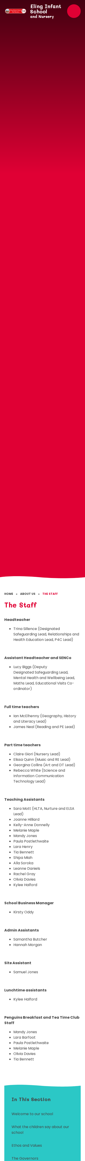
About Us (27, 594)
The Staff (50, 594)
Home (8, 594)
